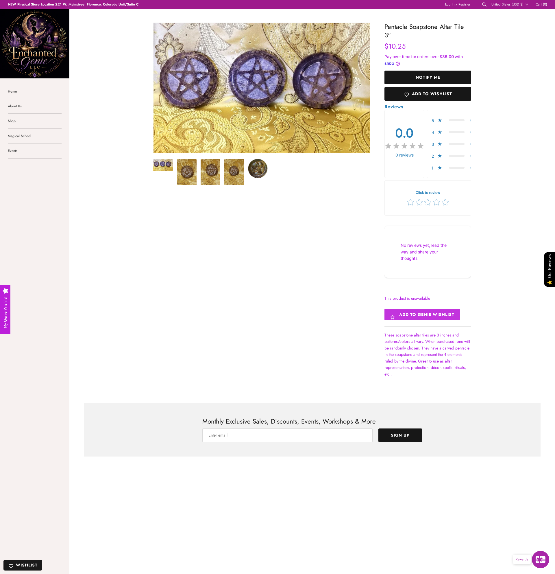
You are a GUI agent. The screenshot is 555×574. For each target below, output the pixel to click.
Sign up (400, 435)
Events (12, 150)
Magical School (19, 135)
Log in (449, 4)
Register (464, 4)
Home (12, 91)
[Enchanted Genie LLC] (34, 43)
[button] (357, 88)
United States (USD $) (507, 4)
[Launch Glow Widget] (540, 559)
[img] (404, 146)
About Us (15, 106)
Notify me (428, 77)
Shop (12, 120)
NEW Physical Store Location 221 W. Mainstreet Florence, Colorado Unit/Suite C (73, 4)
